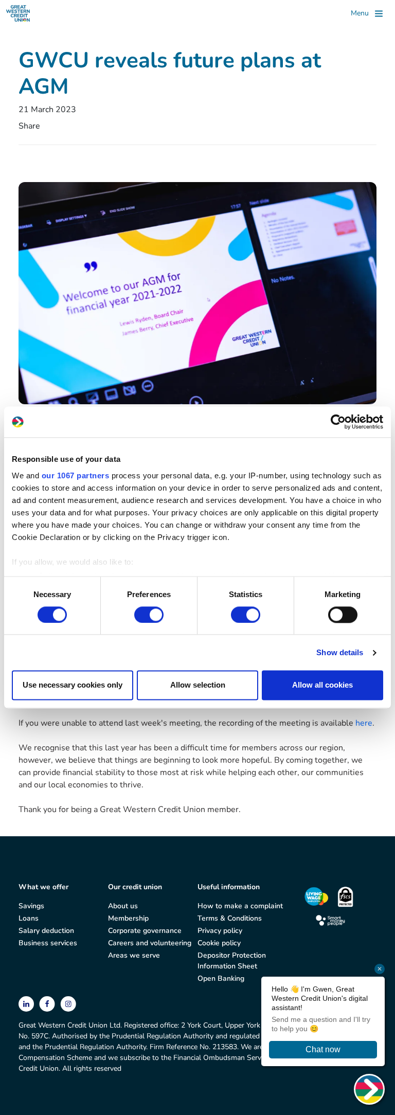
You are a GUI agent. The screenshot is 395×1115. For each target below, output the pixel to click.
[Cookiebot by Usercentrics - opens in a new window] (338, 421)
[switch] (149, 614)
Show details (339, 652)
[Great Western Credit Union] (18, 13)
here (363, 723)
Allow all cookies (322, 685)
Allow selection (197, 685)
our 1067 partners (76, 475)
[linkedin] (27, 1003)
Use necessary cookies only (72, 685)
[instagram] (68, 1003)
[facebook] (48, 1003)
